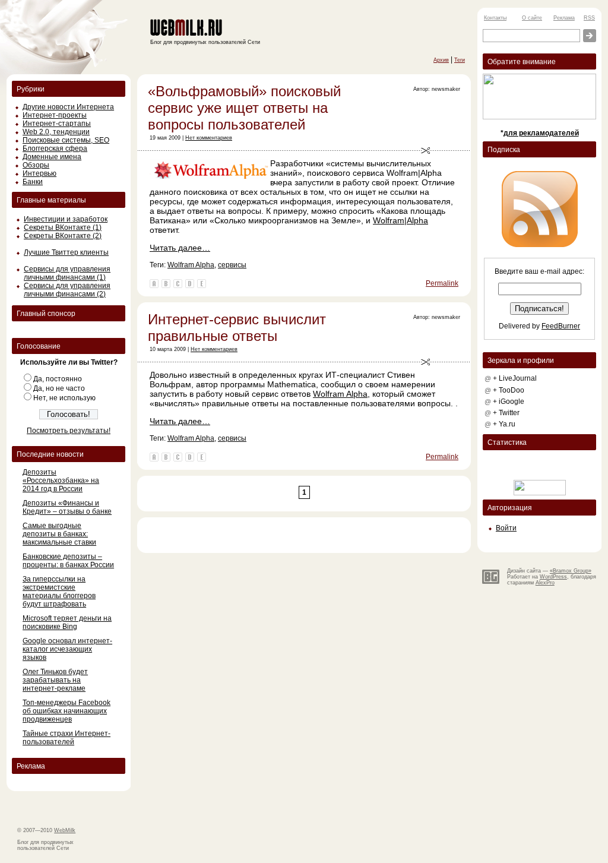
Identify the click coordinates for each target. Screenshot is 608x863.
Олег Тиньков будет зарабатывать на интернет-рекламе (55, 680)
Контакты (495, 18)
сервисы (232, 265)
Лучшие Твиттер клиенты (66, 252)
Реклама (564, 18)
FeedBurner (561, 326)
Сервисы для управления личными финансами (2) (67, 290)
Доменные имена (52, 157)
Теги (459, 60)
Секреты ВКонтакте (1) (63, 227)
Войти (506, 528)
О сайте (532, 18)
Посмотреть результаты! (68, 430)
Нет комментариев (208, 138)
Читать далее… (180, 247)
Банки (33, 182)
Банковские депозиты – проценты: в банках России (68, 560)
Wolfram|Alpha (400, 220)
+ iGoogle (508, 401)
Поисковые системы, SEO (66, 140)
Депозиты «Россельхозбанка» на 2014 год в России (61, 480)
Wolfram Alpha (190, 265)
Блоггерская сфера (55, 148)
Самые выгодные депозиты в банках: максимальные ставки (59, 533)
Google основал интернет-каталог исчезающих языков (67, 649)
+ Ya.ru (504, 424)
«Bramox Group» (570, 571)
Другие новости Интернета (68, 107)
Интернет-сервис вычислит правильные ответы (237, 327)
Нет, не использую (64, 398)
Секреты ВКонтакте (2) (63, 236)
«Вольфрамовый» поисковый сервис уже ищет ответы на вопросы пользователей (244, 107)
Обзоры (36, 165)
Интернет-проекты (55, 115)
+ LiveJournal (515, 378)
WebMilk (64, 830)
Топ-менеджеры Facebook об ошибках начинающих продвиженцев (66, 710)
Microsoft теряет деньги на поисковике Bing (67, 622)
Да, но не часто (59, 388)
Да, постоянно (57, 379)
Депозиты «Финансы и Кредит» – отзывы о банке (67, 507)
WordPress (553, 577)
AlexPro (545, 583)
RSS (589, 18)
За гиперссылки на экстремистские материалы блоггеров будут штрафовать (59, 591)
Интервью (39, 173)
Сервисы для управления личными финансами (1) (67, 273)
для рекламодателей (541, 133)
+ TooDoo (508, 390)
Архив (441, 60)
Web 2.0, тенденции (56, 132)
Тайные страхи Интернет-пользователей (66, 737)
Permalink (442, 283)
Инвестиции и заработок (65, 219)
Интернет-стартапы (57, 123)
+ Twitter (506, 413)
